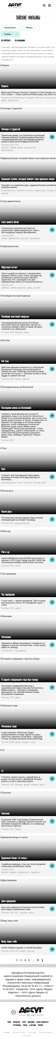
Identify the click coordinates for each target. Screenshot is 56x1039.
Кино (9, 1022)
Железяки (6, 637)
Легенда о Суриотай (10, 129)
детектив (22, 288)
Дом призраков (8, 901)
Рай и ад (5, 552)
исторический (30, 147)
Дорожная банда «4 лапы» (14, 858)
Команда (6, 1032)
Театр (24, 1022)
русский (36, 288)
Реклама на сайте (19, 1032)
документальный (22, 523)
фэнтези (4, 193)
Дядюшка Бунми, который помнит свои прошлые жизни (27, 179)
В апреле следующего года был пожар (19, 679)
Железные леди (9, 726)
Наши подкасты (42, 1022)
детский (4, 872)
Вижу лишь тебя (9, 941)
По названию (20, 40)
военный (5, 147)
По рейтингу (6, 40)
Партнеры (32, 1032)
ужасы (29, 288)
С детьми (32, 1025)
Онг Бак (5, 361)
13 (2, 770)
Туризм (40, 1025)
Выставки (31, 1022)
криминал (5, 288)
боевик (13, 147)
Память (4, 86)
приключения (7, 150)
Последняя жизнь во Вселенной (16, 407)
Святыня (5, 813)
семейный (35, 872)
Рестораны (17, 1025)
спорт (32, 742)
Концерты (16, 1022)
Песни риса (6, 511)
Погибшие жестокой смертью (15, 316)
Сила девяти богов (10, 222)
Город (25, 1025)
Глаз (3, 469)
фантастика (13, 100)
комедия (25, 742)
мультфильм (35, 238)
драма (4, 100)
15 (38, 960)
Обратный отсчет (9, 267)
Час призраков (8, 594)
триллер (18, 332)
